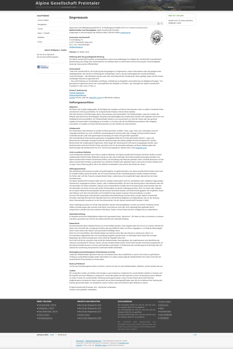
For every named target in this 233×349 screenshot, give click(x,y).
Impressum (164, 305)
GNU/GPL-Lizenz (95, 97)
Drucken (158, 23)
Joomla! (72, 97)
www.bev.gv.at (141, 148)
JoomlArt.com (124, 343)
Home (40, 42)
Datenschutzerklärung (77, 95)
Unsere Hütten (43, 20)
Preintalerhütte (165, 311)
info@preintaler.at (76, 47)
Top (195, 335)
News (162, 308)
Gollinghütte (164, 318)
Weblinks (41, 37)
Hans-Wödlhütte (166, 315)
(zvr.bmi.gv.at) (125, 32)
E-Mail (161, 23)
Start (52, 335)
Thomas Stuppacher (76, 93)
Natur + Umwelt (43, 33)
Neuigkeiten (42, 24)
